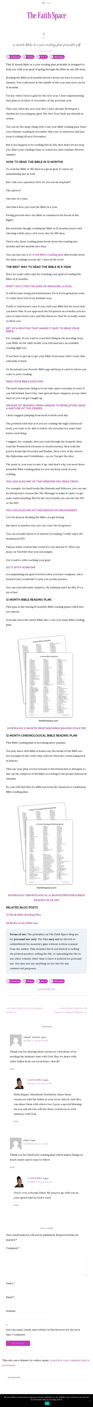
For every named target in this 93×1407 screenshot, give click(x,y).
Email (10, 1297)
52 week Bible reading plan (46, 254)
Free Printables (46, 51)
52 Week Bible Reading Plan (23, 914)
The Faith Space (46, 16)
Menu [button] (48, 3)
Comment (13, 1248)
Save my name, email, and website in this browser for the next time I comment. (43, 1332)
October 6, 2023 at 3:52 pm (35, 1144)
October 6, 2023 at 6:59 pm (39, 1182)
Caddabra (35, 1079)
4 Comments (46, 989)
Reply (12, 1069)
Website (11, 1310)
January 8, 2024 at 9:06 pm (35, 1041)
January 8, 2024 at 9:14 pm (39, 1083)
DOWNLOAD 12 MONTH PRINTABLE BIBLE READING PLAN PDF (46, 728)
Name (10, 1283)
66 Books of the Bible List (22, 922)
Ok (47, 1403)
